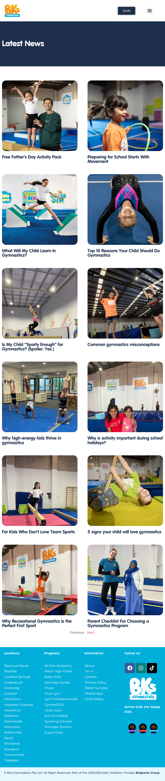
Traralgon (11, 760)
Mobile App (94, 693)
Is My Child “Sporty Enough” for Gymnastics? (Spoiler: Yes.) (32, 347)
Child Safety (94, 699)
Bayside (10, 671)
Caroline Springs (17, 677)
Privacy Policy (95, 682)
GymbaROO (54, 705)
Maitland (11, 716)
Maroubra (12, 727)
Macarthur (12, 710)
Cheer (49, 688)
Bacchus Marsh (16, 666)
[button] (149, 10)
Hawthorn (12, 699)
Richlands (12, 744)
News (89, 671)
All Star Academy (58, 666)
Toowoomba (14, 755)
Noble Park (13, 732)
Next (91, 632)
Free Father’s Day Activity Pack (31, 157)
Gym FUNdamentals (60, 699)
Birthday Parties (57, 682)
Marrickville (13, 721)
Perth (8, 738)
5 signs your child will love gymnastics (124, 532)
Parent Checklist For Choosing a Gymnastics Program (118, 623)
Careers (91, 677)
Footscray (12, 688)
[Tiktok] (152, 668)
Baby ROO (52, 677)
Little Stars (53, 710)
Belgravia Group (148, 773)
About (90, 666)
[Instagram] (141, 668)
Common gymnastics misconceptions (124, 345)
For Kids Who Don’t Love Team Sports (38, 532)
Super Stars (53, 732)
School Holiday (56, 716)
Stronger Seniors (57, 727)
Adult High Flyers (58, 671)
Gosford (10, 693)
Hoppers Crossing (18, 705)
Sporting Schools (58, 721)
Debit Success (96, 688)
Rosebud (11, 749)
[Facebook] (130, 668)
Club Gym (52, 693)
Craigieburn (13, 682)
